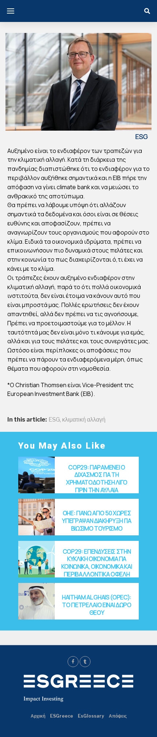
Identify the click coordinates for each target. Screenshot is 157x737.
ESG (54, 420)
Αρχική (38, 716)
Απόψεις (118, 716)
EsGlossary (91, 716)
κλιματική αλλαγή (84, 420)
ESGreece (61, 716)
